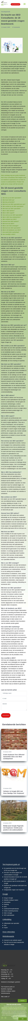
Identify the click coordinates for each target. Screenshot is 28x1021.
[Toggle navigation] (24, 4)
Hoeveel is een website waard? (13, 940)
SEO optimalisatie (9, 915)
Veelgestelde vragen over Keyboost (14, 890)
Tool (5, 925)
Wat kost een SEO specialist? (12, 228)
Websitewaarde (8, 936)
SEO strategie (13, 563)
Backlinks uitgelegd (6, 989)
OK (23, 1019)
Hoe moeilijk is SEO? (9, 234)
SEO (5, 80)
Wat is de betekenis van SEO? (12, 230)
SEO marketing (5, 629)
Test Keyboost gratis (15, 4)
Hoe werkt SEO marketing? (11, 232)
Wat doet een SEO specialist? (12, 208)
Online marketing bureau (11, 911)
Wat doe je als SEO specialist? (12, 198)
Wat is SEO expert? (8, 213)
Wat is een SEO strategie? (10, 225)
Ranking (6, 904)
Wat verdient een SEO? (10, 219)
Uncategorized (5, 11)
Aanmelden (7, 902)
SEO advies (10, 395)
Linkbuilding (7, 919)
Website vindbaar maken (11, 900)
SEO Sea (9, 472)
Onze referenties (9, 932)
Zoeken (22, 1000)
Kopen (6, 927)
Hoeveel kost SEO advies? (11, 221)
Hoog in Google (8, 898)
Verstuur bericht (6, 715)
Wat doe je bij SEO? (9, 202)
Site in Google (8, 913)
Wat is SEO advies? (9, 210)
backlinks (3, 317)
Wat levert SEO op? (8, 200)
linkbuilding (4, 110)
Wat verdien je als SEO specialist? (13, 206)
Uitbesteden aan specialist (11, 923)
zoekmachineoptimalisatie (10, 269)
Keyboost (13, 137)
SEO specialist (16, 237)
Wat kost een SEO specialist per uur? (14, 204)
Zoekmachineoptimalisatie (11, 908)
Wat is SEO (5, 416)
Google (5, 894)
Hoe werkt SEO (6, 627)
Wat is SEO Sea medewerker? (12, 217)
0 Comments (16, 27)
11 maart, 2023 (5, 27)
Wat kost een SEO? (8, 223)
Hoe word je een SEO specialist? (13, 215)
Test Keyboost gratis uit (11, 864)
